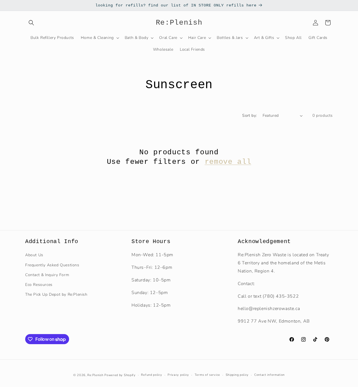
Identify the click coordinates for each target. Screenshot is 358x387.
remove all (228, 162)
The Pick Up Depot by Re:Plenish (56, 294)
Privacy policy (178, 375)
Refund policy (151, 375)
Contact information (269, 375)
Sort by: (249, 115)
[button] (31, 23)
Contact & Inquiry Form (47, 274)
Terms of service (207, 375)
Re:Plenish (95, 375)
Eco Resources (39, 284)
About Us (34, 255)
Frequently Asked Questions (52, 264)
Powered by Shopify (120, 375)
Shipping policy (237, 375)
